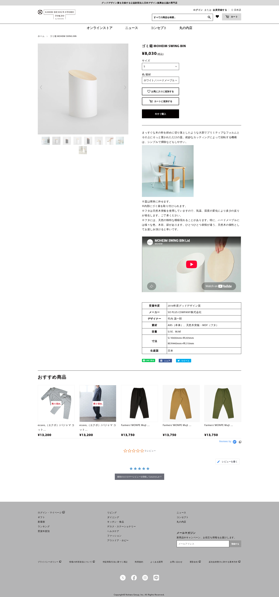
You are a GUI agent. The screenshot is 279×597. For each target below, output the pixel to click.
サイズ (146, 60)
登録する (235, 544)
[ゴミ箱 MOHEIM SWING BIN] (46, 141)
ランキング (44, 526)
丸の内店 (181, 521)
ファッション (114, 535)
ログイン (198, 9)
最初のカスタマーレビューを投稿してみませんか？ (139, 476)
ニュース (181, 512)
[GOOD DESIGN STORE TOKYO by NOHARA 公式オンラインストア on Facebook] (134, 579)
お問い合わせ (176, 562)
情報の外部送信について (80, 562)
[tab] (227, 461)
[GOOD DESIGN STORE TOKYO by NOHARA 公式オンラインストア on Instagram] (145, 579)
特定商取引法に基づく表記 (115, 562)
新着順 (41, 521)
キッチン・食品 (115, 521)
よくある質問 (156, 562)
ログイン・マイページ (50, 512)
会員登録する (220, 9)
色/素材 (146, 74)
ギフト (41, 517)
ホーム (41, 36)
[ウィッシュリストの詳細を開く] (217, 16)
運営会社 (194, 562)
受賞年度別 (44, 531)
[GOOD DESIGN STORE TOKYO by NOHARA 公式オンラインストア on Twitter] (123, 579)
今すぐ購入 (160, 113)
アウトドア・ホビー (118, 540)
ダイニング (113, 517)
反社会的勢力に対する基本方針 (223, 562)
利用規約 (139, 562)
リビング (112, 512)
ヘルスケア (113, 531)
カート (234, 16)
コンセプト (183, 517)
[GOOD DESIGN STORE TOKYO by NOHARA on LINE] (156, 579)
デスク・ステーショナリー (121, 526)
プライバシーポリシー (48, 562)
